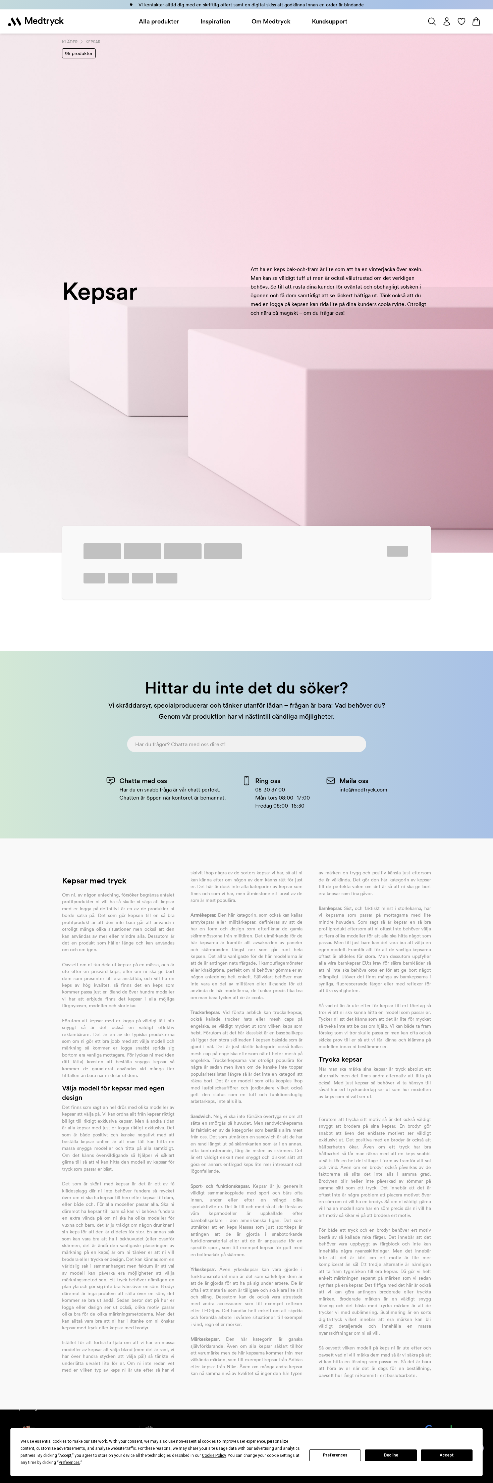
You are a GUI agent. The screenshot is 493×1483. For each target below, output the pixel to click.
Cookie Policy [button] (214, 1455)
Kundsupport (329, 21)
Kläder (69, 41)
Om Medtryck (271, 21)
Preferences (335, 1455)
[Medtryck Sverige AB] (36, 21)
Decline (391, 1455)
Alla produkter (159, 21)
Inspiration (215, 21)
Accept (447, 1455)
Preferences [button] (69, 1462)
